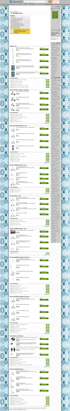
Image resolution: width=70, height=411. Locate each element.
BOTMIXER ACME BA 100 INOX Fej (23, 53)
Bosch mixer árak (17, 159)
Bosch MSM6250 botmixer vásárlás (22, 370)
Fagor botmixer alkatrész (18, 363)
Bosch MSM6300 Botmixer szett (21, 172)
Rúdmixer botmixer (55, 154)
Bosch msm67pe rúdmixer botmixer (26, 4)
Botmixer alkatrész (55, 179)
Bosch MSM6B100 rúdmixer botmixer (22, 258)
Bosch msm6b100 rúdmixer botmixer (17, 24)
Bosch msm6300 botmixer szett (16, 20)
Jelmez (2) (53, 76)
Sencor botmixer (54, 202)
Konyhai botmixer (55, 176)
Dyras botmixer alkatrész (56, 199)
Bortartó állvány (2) (55, 59)
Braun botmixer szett (55, 111)
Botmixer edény (54, 207)
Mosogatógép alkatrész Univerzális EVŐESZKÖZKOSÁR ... (26, 342)
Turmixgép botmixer (17, 401)
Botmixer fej (16, 4)
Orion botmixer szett (55, 132)
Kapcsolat (24, 409)
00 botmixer (54, 237)
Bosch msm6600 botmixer (56, 107)
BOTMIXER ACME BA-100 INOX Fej (23, 47)
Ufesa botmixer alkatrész (56, 201)
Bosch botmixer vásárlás (18, 82)
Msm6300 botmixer (55, 185)
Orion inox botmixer (55, 178)
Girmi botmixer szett (55, 115)
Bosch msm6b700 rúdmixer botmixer (17, 25)
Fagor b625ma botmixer (55, 230)
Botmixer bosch (16, 396)
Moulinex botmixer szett (56, 118)
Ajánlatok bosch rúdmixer (18, 114)
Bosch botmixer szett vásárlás (19, 153)
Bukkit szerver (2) (55, 67)
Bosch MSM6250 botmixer (20, 376)
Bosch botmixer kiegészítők (54, 106)
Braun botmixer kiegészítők (54, 148)
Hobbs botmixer (54, 161)
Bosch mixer (16, 120)
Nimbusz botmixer (55, 205)
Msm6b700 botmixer (55, 184)
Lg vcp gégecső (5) (55, 50)
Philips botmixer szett (55, 121)
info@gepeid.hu (16, 32)
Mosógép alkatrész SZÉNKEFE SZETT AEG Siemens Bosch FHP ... (26, 338)
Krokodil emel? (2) (55, 47)
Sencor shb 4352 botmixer (56, 217)
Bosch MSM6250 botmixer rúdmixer (22, 389)
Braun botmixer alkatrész (56, 130)
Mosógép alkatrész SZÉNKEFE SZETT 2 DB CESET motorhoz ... (27, 347)
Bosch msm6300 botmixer (56, 99)
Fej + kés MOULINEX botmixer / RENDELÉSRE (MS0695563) (27, 72)
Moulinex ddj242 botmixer (54, 221)
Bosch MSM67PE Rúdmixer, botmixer (23, 103)
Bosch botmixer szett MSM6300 (21, 197)
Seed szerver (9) (54, 65)
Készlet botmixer (54, 173)
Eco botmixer (54, 236)
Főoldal (10, 409)
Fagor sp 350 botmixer (55, 211)
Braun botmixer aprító (55, 142)
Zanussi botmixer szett (55, 135)
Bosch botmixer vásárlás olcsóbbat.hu (20, 221)
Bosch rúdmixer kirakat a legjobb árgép (20, 324)
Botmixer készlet (54, 175)
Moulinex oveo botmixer (56, 219)
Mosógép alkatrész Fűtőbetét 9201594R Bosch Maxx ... (25, 353)
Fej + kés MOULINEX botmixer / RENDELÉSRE (25, 65)
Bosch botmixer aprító (55, 102)
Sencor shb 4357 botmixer (56, 214)
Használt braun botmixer (56, 138)
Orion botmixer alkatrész (56, 198)
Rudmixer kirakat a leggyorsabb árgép (20, 328)
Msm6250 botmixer (55, 181)
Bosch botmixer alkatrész (15, 26)
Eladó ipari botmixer (55, 160)
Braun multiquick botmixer (54, 146)
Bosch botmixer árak (17, 190)
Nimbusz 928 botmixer (55, 204)
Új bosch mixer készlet (18, 118)
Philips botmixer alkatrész (56, 169)
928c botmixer (54, 182)
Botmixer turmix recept (55, 213)
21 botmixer (54, 233)
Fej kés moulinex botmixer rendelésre (20, 79)
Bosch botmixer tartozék (56, 103)
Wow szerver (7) (54, 62)
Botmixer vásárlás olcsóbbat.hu (19, 399)
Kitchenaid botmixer (55, 188)
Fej (12, 11)
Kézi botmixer (54, 210)
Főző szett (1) (54, 53)
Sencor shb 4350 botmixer (56, 216)
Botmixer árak (16, 331)
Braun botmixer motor (55, 151)
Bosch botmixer (16, 191)
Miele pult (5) (54, 73)
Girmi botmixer (54, 187)
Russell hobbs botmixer (55, 136)
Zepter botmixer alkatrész (56, 195)
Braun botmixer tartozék (56, 150)
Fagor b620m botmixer (55, 231)
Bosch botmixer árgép (17, 84)
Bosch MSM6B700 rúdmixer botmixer (22, 298)
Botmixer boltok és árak (18, 292)
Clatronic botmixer (55, 208)
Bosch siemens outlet (17, 330)
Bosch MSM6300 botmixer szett (21, 166)
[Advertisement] (28, 8)
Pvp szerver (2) (54, 61)
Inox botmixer (54, 168)
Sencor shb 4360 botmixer (56, 158)
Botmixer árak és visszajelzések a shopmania (21, 87)
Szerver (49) (54, 68)
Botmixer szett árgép (17, 224)
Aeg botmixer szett (55, 125)
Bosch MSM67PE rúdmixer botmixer (22, 91)
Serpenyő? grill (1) (55, 52)
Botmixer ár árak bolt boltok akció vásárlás (21, 85)
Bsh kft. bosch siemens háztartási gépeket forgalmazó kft (23, 364)
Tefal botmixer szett (55, 133)
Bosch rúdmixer (16, 160)
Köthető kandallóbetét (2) (56, 49)
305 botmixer (54, 240)
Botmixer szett (54, 126)
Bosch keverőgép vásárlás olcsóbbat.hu (20, 117)
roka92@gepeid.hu (22, 30)
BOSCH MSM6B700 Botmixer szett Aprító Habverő (25, 127)
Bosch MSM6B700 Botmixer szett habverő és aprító (25, 133)
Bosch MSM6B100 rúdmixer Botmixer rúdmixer (24, 271)
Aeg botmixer (54, 234)
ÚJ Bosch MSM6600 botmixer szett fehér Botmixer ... (25, 230)
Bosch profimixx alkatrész (18, 398)
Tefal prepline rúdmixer (18, 289)
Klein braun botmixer (55, 153)
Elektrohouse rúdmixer (18, 121)
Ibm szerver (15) (54, 64)
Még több (48, 123)
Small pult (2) (54, 71)
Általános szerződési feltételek (17, 409)
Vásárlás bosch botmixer (18, 81)
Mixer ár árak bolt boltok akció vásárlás (20, 402)
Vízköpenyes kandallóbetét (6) (54, 58)
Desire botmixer (54, 139)
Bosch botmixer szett (14, 21)
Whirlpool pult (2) (55, 70)
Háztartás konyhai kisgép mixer (19, 404)
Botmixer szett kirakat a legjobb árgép (20, 156)
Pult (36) (53, 74)
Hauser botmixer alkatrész (56, 196)
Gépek (11, 4)
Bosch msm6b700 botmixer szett (40, 4)
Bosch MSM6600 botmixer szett (21, 235)
